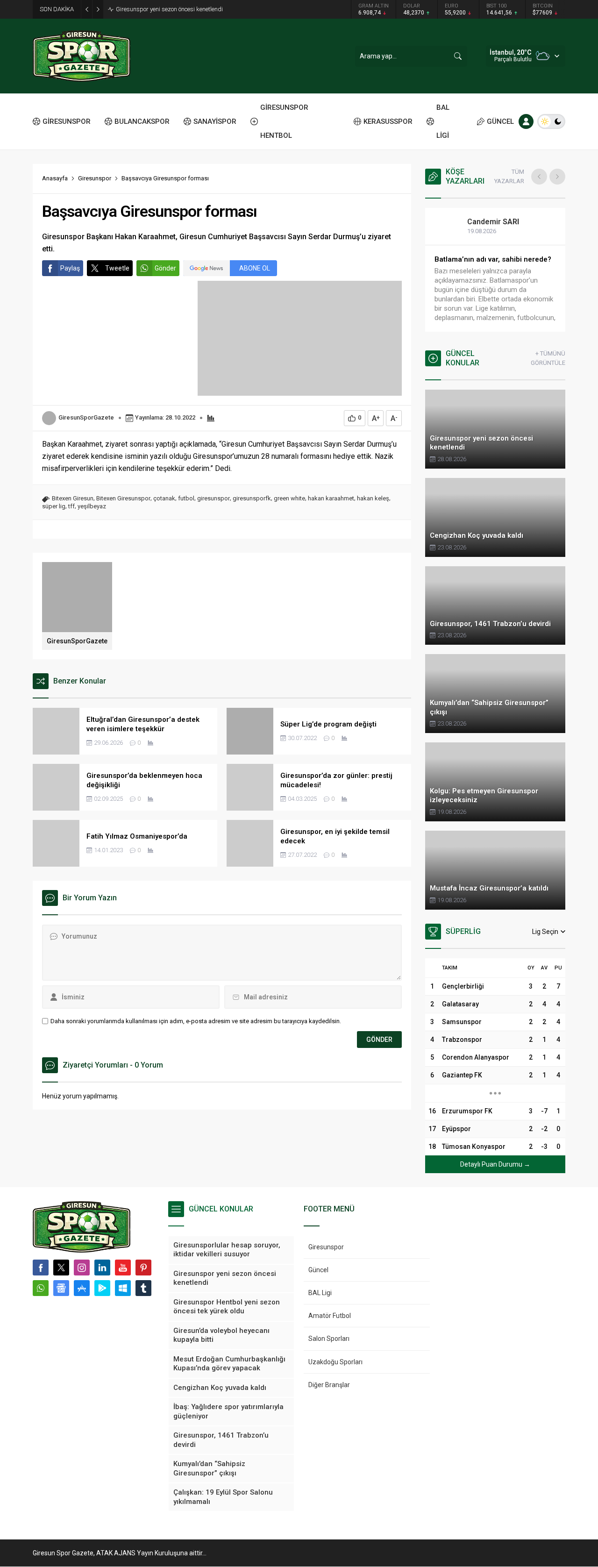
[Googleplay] (102, 1288)
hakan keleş (373, 498)
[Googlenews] (61, 1288)
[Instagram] (82, 1267)
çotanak (164, 498)
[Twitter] (61, 1267)
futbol (186, 498)
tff (71, 506)
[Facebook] (41, 1267)
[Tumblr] (143, 1288)
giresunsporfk (252, 498)
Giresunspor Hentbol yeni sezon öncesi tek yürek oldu (185, 9)
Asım (485, 221)
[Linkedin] (102, 1267)
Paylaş (70, 268)
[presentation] (539, 177)
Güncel (318, 1270)
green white (289, 498)
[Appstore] (82, 1288)
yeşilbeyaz (92, 506)
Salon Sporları (328, 1338)
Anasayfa (55, 178)
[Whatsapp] (41, 1288)
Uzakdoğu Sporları (335, 1362)
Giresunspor (94, 178)
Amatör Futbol (329, 1315)
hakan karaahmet (331, 498)
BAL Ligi (320, 1292)
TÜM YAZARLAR (509, 176)
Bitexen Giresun (72, 498)
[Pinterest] (143, 1267)
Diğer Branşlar (329, 1385)
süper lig (53, 506)
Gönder (165, 268)
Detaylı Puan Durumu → (495, 1164)
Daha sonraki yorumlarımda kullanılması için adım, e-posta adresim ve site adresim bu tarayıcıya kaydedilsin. (195, 1021)
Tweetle (117, 268)
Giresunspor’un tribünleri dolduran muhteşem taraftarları (491, 264)
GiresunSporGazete (86, 417)
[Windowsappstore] (123, 1288)
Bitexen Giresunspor (123, 498)
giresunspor (213, 498)
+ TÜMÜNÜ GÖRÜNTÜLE (548, 358)
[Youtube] (123, 1267)
